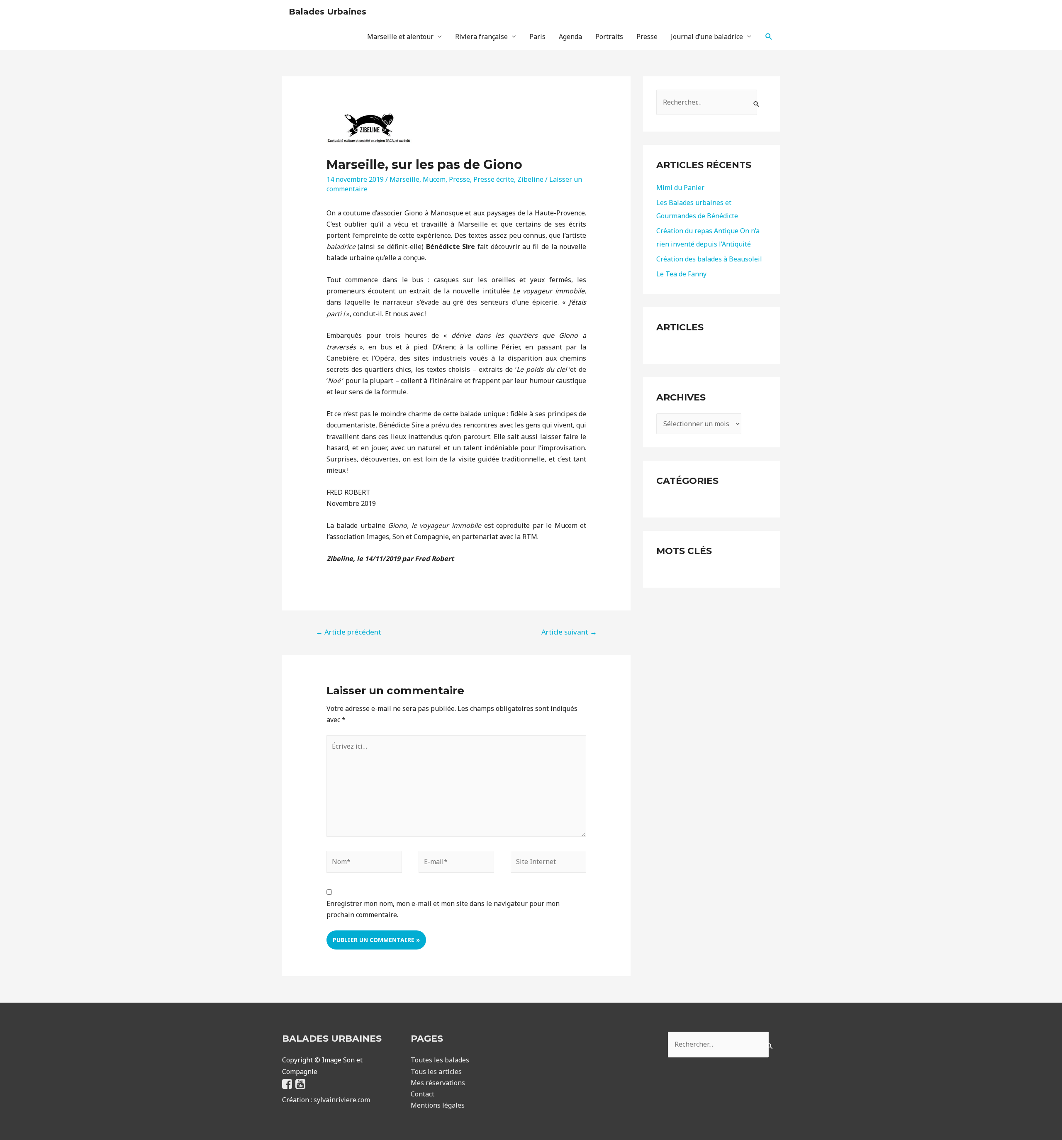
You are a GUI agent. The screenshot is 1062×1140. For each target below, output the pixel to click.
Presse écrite (493, 179)
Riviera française (481, 36)
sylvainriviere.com (342, 1099)
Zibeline (530, 179)
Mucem (434, 179)
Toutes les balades (440, 1059)
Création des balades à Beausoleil (709, 259)
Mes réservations (438, 1082)
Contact (422, 1094)
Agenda (570, 36)
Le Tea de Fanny (681, 273)
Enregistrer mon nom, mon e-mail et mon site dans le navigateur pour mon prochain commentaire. (443, 909)
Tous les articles (436, 1071)
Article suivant (569, 632)
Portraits (609, 36)
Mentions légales (438, 1105)
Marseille (404, 179)
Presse (647, 36)
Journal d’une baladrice (707, 36)
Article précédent (348, 632)
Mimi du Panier (680, 187)
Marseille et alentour (400, 36)
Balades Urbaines (327, 12)
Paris (537, 36)
